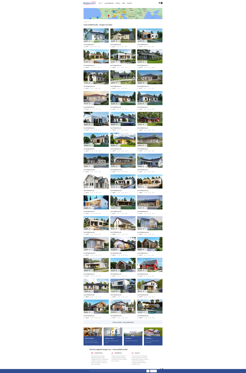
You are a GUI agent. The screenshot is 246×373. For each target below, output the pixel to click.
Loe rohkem (153, 370)
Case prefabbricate (109, 3)
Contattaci (129, 3)
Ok (147, 370)
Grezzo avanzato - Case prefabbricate (123, 322)
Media (123, 3)
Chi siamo (118, 3)
